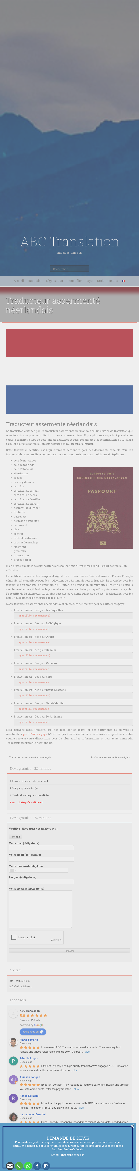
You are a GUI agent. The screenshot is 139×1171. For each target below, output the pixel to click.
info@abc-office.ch (73, 1154)
